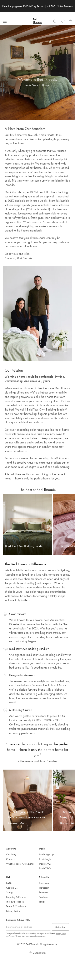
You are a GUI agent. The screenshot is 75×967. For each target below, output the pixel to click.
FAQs (9, 883)
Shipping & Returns (16, 897)
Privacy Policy (13, 911)
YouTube (43, 897)
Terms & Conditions (16, 906)
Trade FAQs (45, 863)
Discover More (17, 823)
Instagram (44, 887)
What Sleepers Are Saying (19, 863)
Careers (10, 859)
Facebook (44, 883)
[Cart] (70, 21)
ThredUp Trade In (15, 901)
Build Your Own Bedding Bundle (24, 546)
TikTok (42, 901)
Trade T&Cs (45, 868)
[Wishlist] (63, 21)
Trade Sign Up (46, 854)
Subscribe (60, 927)
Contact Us (12, 887)
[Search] (55, 21)
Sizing (9, 892)
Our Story (11, 854)
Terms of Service (15, 936)
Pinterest (43, 892)
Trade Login (45, 859)
